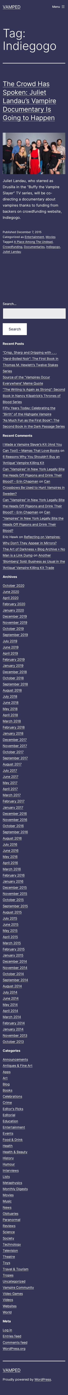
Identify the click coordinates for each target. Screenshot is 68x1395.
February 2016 (14, 875)
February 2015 (14, 949)
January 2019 (13, 665)
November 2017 (15, 746)
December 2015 (15, 887)
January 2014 (13, 1029)
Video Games (13, 1293)
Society (8, 1238)
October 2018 (13, 678)
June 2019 (10, 647)
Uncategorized (14, 1281)
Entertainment (34, 237)
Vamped (11, 7)
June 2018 (10, 702)
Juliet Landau (12, 251)
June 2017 (10, 777)
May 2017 (10, 783)
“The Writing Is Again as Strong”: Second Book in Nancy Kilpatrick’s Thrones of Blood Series (34, 396)
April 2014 (10, 1011)
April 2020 (10, 598)
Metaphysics (12, 1183)
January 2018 (13, 733)
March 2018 (12, 721)
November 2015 (15, 894)
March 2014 (12, 1017)
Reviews (9, 1226)
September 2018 (15, 684)
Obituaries (10, 1213)
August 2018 (12, 690)
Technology (12, 1244)
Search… (10, 304)
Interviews (11, 1170)
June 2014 (11, 998)
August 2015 (12, 912)
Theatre (9, 1257)
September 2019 (15, 635)
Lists (6, 1177)
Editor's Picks (13, 1109)
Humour (9, 1164)
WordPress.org (14, 1348)
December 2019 (15, 616)
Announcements (15, 1059)
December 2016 (15, 813)
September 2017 (15, 758)
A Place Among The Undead (33, 242)
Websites (10, 1306)
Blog (6, 1084)
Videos (8, 1300)
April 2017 (10, 789)
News (7, 1207)
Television (10, 1250)
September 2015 (15, 906)
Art (5, 1078)
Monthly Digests (15, 1189)
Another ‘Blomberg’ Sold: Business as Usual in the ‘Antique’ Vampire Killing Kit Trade (34, 561)
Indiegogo (53, 247)
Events (8, 1133)
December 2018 (15, 672)
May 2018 (10, 709)
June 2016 (10, 850)
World (7, 1312)
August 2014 (12, 986)
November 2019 (15, 622)
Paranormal (11, 1220)
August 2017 (12, 764)
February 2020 (14, 604)
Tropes (8, 1275)
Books (7, 1090)
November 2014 (15, 968)
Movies (50, 237)
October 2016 (13, 826)
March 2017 (12, 795)
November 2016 (15, 820)
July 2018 (10, 696)
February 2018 (14, 727)
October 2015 (13, 900)
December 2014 (15, 961)
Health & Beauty (15, 1152)
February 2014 (14, 1023)
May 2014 (10, 1005)
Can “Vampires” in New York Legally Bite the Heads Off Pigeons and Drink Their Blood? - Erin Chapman (34, 475)
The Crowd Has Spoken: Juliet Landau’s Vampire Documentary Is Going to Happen (29, 100)
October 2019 (13, 629)
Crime (7, 1102)
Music (7, 1201)
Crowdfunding (12, 247)
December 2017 (15, 740)
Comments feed (15, 1342)
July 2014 (10, 992)
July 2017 (10, 770)
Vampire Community (18, 1287)
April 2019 (10, 653)
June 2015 (10, 924)
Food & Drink (13, 1140)
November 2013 (15, 1035)
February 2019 (14, 659)
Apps (7, 1072)
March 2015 (12, 943)
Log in (7, 1330)
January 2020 (13, 610)
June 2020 (11, 592)
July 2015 (10, 918)
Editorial (9, 1115)
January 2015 (13, 955)
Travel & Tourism (15, 1269)
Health (8, 1146)
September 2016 (15, 832)
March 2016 (12, 869)
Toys (6, 1263)
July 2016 (10, 844)
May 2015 (10, 930)
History (8, 1158)
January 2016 (13, 881)
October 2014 (13, 974)
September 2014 (15, 980)
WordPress (42, 1379)
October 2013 (13, 1042)
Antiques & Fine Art (17, 1065)
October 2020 (13, 585)
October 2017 (13, 752)
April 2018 (10, 715)
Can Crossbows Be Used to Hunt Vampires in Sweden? (34, 487)
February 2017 (13, 801)
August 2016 (12, 838)
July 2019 (10, 641)
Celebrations (12, 1096)
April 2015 (10, 937)
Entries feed (12, 1336)
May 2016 (10, 857)
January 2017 (13, 807)
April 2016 (10, 863)
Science (9, 1232)
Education (10, 1121)
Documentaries (34, 247)
